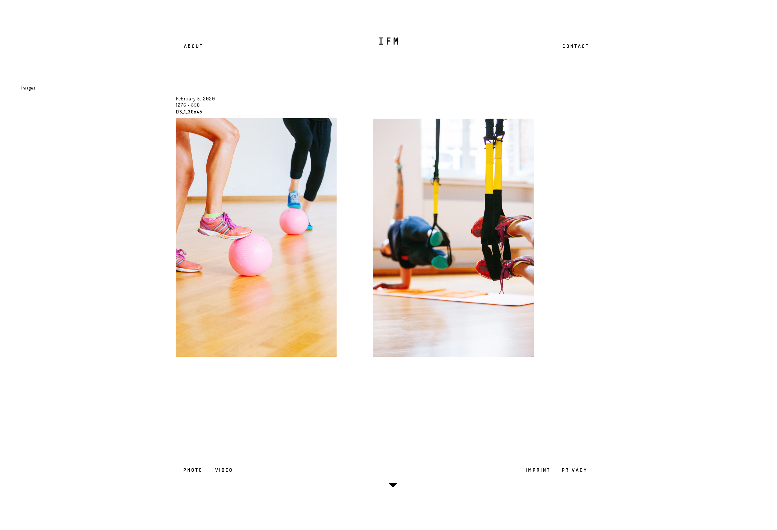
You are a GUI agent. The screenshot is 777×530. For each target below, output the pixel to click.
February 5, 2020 (195, 98)
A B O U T (193, 46)
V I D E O (223, 470)
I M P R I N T (537, 470)
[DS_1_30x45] (355, 355)
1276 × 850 (188, 105)
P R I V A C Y (574, 470)
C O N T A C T (575, 46)
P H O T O (192, 470)
